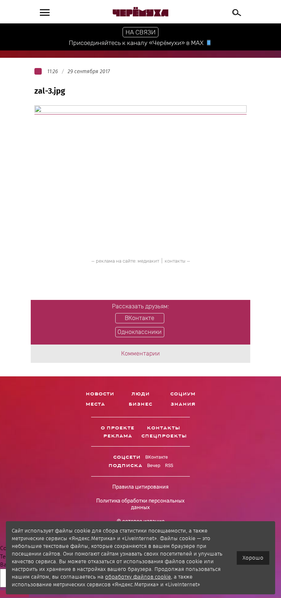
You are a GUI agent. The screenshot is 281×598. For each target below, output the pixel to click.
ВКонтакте (156, 457)
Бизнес (140, 404)
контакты (175, 261)
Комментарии (140, 353)
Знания (183, 404)
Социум (182, 394)
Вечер (153, 465)
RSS (169, 465)
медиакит (148, 261)
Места (95, 404)
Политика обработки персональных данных (140, 504)
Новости (100, 394)
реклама (117, 436)
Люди (140, 394)
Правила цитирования (140, 487)
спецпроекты (164, 436)
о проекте (117, 428)
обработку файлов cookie (138, 576)
